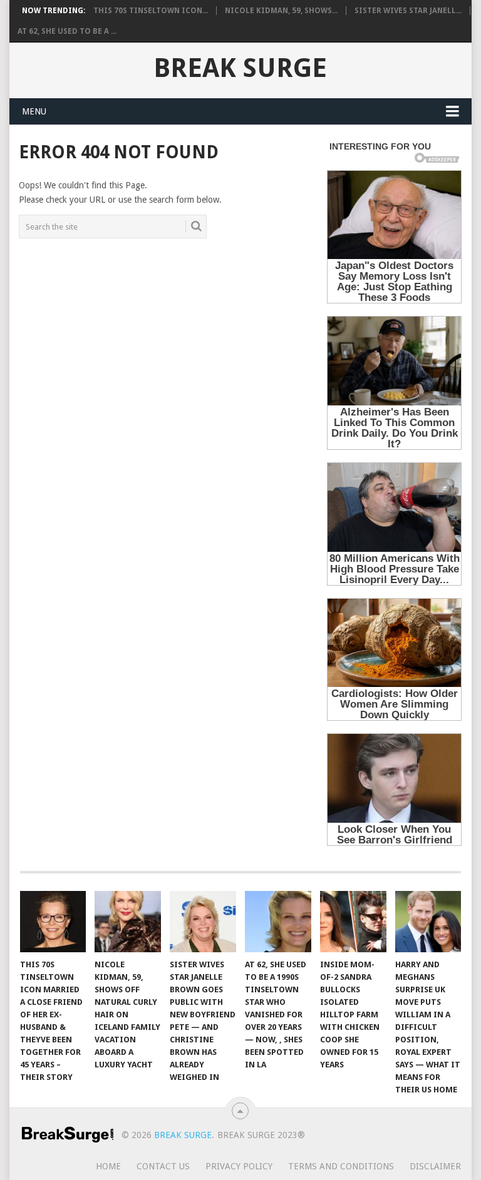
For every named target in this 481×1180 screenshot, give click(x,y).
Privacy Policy (238, 1166)
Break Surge (240, 68)
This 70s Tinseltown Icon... (150, 10)
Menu (34, 111)
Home (108, 1166)
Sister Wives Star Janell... (408, 10)
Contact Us (163, 1166)
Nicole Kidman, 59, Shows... (281, 10)
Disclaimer (435, 1166)
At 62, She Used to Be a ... (67, 31)
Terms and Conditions (341, 1166)
